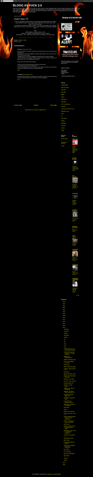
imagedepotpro (49, 474)
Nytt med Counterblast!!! (69, 453)
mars (65, 347)
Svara (18, 70)
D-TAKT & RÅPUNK (74, 210)
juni (65, 341)
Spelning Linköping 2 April (70, 359)
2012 (64, 325)
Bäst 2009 (63, 89)
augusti (66, 337)
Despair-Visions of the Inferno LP (75, 273)
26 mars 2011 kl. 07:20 (26, 49)
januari (65, 460)
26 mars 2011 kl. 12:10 (27, 74)
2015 (64, 319)
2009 (64, 464)
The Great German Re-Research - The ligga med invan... (69, 353)
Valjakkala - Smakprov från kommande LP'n (69, 392)
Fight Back (63, 101)
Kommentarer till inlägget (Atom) (39, 109)
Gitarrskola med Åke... (69, 438)
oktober (66, 333)
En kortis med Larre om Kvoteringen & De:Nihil (69, 349)
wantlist (63, 127)
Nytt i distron (66, 449)
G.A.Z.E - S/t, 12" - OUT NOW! (75, 219)
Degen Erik (75, 139)
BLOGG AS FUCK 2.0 (27, 5)
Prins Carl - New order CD (70, 381)
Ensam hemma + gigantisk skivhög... (69, 401)
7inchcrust (75, 264)
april (65, 345)
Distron (62, 97)
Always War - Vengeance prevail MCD (69, 405)
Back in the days (65, 87)
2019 (64, 313)
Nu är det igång (67, 451)
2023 (64, 305)
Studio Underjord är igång (70, 366)
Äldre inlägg (53, 105)
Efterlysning (64, 99)
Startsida (36, 105)
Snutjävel (16, 21)
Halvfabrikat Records (64, 143)
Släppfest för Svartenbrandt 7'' (68, 357)
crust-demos (74, 236)
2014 (64, 321)
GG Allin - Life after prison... (68, 385)
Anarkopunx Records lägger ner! (68, 395)
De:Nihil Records (74, 158)
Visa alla (77, 295)
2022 (64, 307)
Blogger (59, 474)
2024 (64, 303)
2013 (64, 323)
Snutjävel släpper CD (68, 383)
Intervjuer (63, 106)
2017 (64, 317)
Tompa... (66, 409)
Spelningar (63, 123)
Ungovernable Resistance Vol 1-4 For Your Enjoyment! (70, 418)
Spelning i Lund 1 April (69, 379)
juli (65, 339)
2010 (64, 462)
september (66, 335)
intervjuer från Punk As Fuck (67, 108)
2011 (64, 327)
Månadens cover (65, 111)
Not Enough (74, 176)
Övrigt (64, 85)
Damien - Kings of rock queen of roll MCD (69, 421)
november (66, 331)
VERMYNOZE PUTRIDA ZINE (75, 280)
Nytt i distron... (67, 364)
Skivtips (63, 120)
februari (66, 458)
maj (65, 343)
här (66, 63)
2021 (64, 309)
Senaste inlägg (18, 105)
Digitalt (62, 94)
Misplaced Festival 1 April (69, 373)
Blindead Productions (75, 227)
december (66, 329)
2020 (64, 311)
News (62, 113)
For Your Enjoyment (65, 104)
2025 (64, 301)
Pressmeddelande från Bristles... (69, 443)
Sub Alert (63, 125)
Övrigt (19, 41)
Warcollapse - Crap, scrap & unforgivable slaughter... (70, 432)
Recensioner (64, 118)
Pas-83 (62, 145)
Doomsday (75, 193)
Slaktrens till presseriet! (69, 411)
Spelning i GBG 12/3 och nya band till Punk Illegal (69, 427)
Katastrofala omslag (75, 250)
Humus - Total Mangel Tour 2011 (69, 362)
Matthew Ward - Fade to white (75, 259)
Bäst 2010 (63, 92)
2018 (64, 315)
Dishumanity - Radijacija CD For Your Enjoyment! (69, 446)
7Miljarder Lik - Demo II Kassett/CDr (69, 389)
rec (62, 116)
